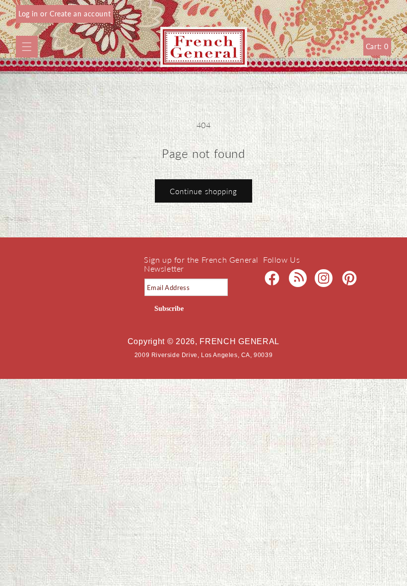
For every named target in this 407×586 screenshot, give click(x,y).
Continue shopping (203, 191)
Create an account (80, 13)
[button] (27, 47)
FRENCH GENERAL (239, 341)
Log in (29, 13)
